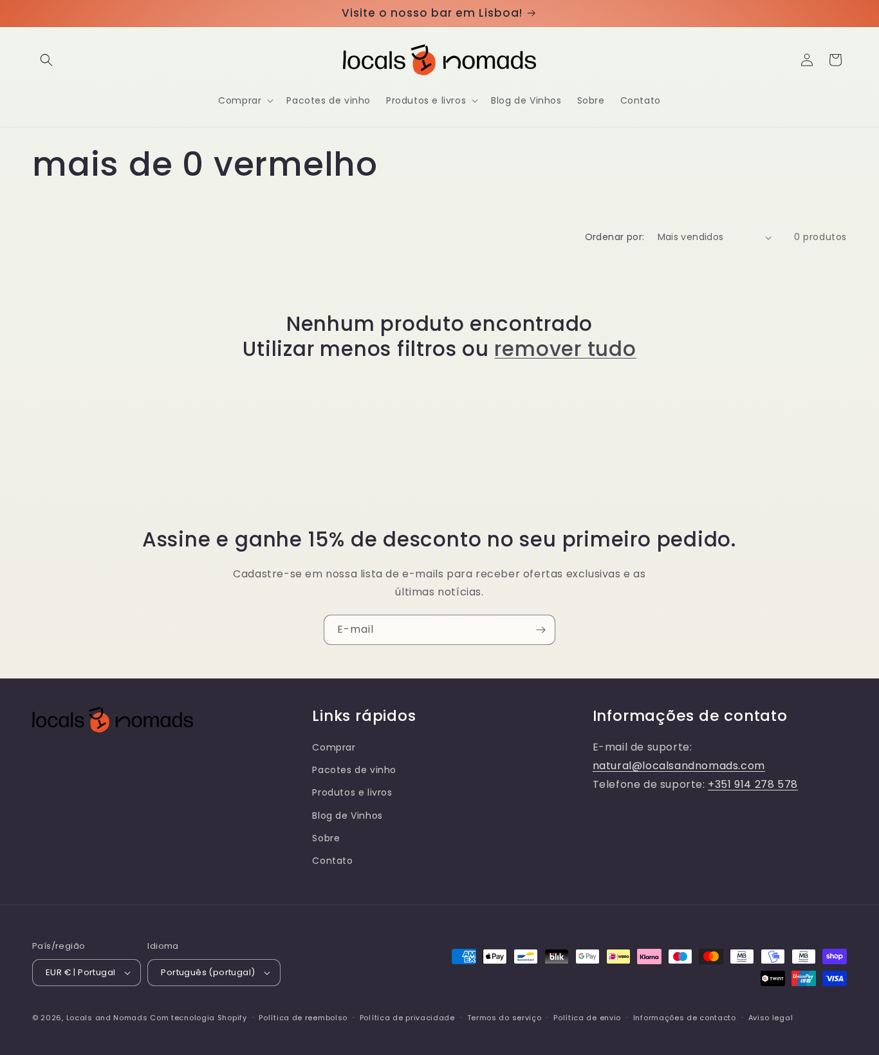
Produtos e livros (352, 792)
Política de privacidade (407, 1018)
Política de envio (587, 1018)
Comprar (333, 747)
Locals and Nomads (107, 1018)
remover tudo (565, 349)
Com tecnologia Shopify (198, 1018)
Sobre (326, 838)
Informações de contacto (684, 1018)
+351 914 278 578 (753, 784)
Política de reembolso (303, 1018)
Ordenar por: (615, 236)
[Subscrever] (540, 630)
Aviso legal (770, 1018)
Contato (332, 860)
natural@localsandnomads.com (679, 765)
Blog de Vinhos (347, 815)
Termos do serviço (504, 1018)
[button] (46, 60)
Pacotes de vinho (354, 769)
